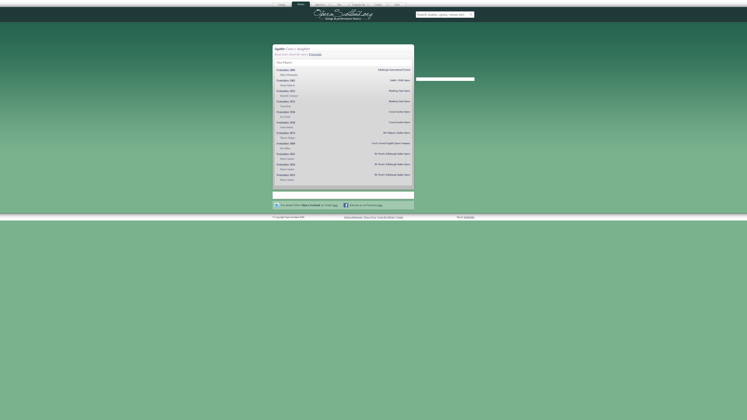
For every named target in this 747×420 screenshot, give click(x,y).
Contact (377, 4)
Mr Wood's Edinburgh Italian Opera (392, 153)
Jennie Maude (286, 127)
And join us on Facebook (365, 205)
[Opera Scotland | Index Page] (343, 14)
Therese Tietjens (287, 137)
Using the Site (358, 4)
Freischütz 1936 (286, 112)
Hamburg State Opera (399, 90)
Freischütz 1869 (286, 143)
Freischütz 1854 (286, 164)
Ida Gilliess (285, 148)
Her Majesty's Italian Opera (396, 132)
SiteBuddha (469, 217)
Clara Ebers (285, 106)
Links (397, 4)
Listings (281, 4)
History (300, 4)
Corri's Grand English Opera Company (391, 143)
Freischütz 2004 (286, 70)
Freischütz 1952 (286, 91)
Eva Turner (285, 117)
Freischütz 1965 (286, 80)
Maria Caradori (287, 159)
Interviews (320, 4)
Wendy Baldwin (287, 85)
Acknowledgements (353, 217)
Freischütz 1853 (286, 175)
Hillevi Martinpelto (289, 75)
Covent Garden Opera (399, 111)
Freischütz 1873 (286, 133)
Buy (339, 4)
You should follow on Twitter (309, 205)
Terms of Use (370, 217)
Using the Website (386, 217)
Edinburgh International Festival (394, 69)
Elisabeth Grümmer (289, 95)
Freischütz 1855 (286, 154)
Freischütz (315, 54)
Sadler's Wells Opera (400, 80)
